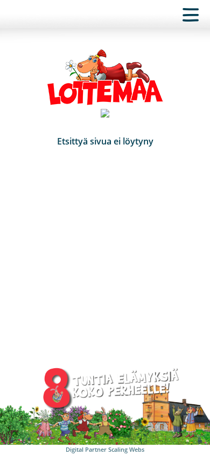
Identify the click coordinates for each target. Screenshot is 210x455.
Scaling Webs (126, 449)
